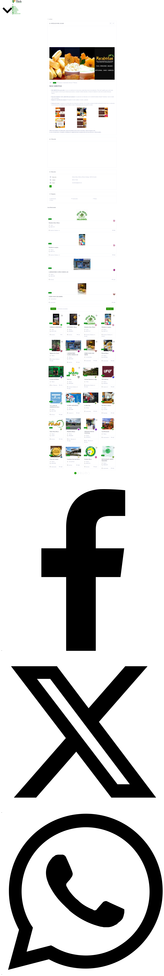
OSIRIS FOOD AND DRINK (56, 296)
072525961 (105, 409)
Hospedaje (15, 8)
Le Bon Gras (87, 405)
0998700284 (71, 383)
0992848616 (71, 331)
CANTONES (6, 1)
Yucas (51, 200)
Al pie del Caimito (54, 459)
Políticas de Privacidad (8, 482)
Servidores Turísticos (55, 359)
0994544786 (53, 463)
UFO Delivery (105, 379)
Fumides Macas (88, 459)
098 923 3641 (53, 331)
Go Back (50, 19)
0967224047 (105, 357)
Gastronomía (15, 9)
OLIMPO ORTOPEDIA (72, 405)
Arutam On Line (7, 487)
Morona (75, 82)
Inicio (14, 6)
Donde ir (15, 7)
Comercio (15, 11)
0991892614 (88, 437)
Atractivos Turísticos (54, 230)
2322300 (52, 435)
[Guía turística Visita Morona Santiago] (17, 3)
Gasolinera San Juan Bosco (73, 459)
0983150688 (71, 409)
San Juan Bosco (53, 298)
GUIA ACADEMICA (8, 486)
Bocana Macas (105, 353)
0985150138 (52, 276)
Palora (87, 381)
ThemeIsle (162, 481)
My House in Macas (106, 405)
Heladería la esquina (53, 247)
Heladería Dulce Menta (54, 222)
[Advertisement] (82, 37)
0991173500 (53, 411)
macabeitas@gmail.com (77, 182)
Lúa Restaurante (105, 431)
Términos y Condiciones (9, 483)
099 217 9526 (75, 179)
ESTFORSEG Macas (72, 327)
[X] (83, 812)
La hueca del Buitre (54, 379)
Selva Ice (69, 379)
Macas (95, 198)
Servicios (15, 12)
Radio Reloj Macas (54, 431)
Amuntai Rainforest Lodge (90, 379)
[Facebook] (83, 650)
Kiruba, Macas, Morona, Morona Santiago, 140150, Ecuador (84, 176)
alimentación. (53, 198)
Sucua (52, 225)
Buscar (53, 308)
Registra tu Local (16, 13)
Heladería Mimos (71, 431)
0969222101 (88, 463)
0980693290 (105, 464)
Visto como (109, 308)
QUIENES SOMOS (8, 16)
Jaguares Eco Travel (54, 353)
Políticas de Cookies (8, 484)
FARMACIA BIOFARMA (56, 327)
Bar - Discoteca (54, 385)
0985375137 (52, 226)
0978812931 (105, 383)
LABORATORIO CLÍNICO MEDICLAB (58, 272)
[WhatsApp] (83, 974)
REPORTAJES (7, 2)
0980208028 (71, 435)
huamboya (105, 96)
